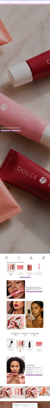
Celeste (42, 351)
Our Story (34, 291)
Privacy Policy (27, 405)
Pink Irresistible (20, 351)
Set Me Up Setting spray (30, 349)
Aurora (40, 351)
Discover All (25, 277)
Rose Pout (19, 351)
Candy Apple (30, 275)
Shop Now (6, 130)
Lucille (35, 351)
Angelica (38, 351)
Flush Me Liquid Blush (39, 349)
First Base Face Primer (11, 349)
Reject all (32, 406)
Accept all (25, 406)
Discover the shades (16, 130)
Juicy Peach (21, 351)
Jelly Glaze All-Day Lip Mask (20, 349)
